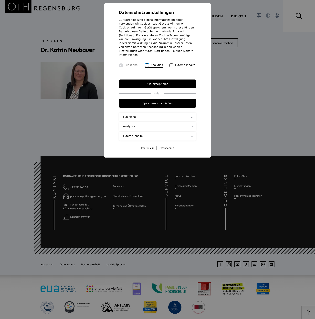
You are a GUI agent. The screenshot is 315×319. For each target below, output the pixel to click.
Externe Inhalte (185, 65)
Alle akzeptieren (157, 84)
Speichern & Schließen (157, 103)
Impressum (147, 148)
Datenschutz (166, 148)
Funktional (131, 65)
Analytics (157, 65)
